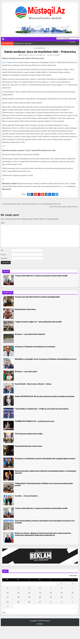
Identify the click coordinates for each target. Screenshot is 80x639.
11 (18, 593)
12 (29, 593)
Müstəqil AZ (24, 55)
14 (51, 593)
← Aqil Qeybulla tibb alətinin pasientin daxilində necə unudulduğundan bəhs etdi (30, 204)
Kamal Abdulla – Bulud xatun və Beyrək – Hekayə (33, 384)
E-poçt (3, 254)
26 (29, 602)
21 (51, 597)
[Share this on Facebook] (32, 194)
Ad (2, 250)
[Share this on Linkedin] (53, 194)
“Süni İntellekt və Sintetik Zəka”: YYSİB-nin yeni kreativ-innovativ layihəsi (41, 409)
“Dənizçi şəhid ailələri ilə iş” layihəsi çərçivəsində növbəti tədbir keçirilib (41, 276)
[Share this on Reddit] (42, 194)
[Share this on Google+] (35, 194)
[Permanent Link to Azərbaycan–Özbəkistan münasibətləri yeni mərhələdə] (8, 351)
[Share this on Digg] (49, 194)
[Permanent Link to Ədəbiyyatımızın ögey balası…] (8, 313)
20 (40, 597)
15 (62, 593)
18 (18, 597)
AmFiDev (40, 624)
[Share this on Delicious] (56, 194)
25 (18, 602)
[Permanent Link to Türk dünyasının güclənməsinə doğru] (8, 438)
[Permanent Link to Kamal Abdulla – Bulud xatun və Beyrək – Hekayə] (8, 388)
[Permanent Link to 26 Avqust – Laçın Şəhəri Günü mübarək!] (8, 338)
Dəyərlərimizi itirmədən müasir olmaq (28, 446)
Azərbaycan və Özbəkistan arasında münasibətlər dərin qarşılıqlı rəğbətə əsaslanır (45, 458)
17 (8, 597)
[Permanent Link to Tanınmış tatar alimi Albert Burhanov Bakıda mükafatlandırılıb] (8, 301)
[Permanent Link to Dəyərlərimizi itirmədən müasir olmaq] (8, 450)
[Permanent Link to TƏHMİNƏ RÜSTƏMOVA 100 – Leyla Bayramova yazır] (8, 425)
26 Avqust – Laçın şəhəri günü (26, 371)
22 (62, 597)
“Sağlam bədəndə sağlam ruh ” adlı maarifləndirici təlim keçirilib (33, 43)
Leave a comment (54, 55)
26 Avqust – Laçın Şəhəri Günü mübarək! (30, 334)
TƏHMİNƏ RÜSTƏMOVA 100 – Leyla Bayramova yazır (34, 421)
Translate (72, 42)
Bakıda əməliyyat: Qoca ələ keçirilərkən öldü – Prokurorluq (40, 51)
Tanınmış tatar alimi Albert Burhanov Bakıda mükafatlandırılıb (37, 297)
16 (72, 593)
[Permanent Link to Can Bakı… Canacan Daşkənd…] (8, 500)
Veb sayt (4, 258)
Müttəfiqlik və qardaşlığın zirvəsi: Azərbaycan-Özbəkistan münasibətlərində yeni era (45, 359)
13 (40, 593)
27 (40, 602)
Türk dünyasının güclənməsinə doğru (29, 434)
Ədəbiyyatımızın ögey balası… (26, 309)
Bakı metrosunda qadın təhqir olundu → (64, 207)
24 (8, 602)
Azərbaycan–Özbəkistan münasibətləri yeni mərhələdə (35, 347)
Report (4, 62)
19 (29, 597)
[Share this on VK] (46, 194)
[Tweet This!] (28, 194)
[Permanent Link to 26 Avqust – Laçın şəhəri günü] (8, 376)
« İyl (3, 612)
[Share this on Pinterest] (39, 194)
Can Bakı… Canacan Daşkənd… (27, 496)
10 (8, 593)
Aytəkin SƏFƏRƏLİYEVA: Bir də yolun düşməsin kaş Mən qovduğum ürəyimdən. (45, 396)
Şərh (3, 223)
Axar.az (62, 186)
